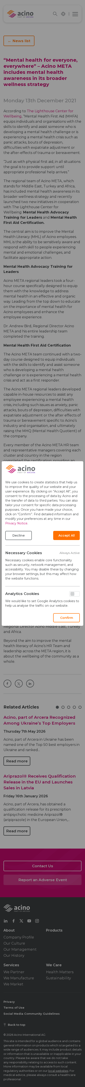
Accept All (66, 535)
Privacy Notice (16, 523)
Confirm (66, 618)
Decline (18, 535)
